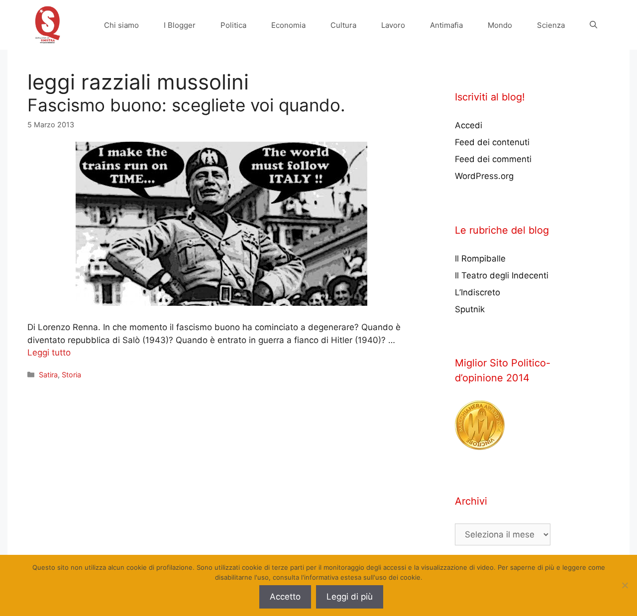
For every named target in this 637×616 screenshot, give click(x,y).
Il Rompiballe (480, 259)
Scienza (551, 25)
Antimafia (446, 25)
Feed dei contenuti (492, 142)
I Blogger (180, 25)
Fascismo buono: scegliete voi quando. (186, 104)
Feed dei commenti (493, 159)
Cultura (343, 25)
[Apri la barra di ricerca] (593, 25)
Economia (288, 25)
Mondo (500, 25)
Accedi (468, 125)
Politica (233, 25)
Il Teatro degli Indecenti (501, 275)
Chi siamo (121, 25)
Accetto (285, 597)
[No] (625, 585)
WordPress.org (484, 176)
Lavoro (393, 25)
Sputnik (470, 309)
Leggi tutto (49, 352)
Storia (71, 374)
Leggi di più (349, 597)
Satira (48, 374)
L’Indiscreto (477, 292)
